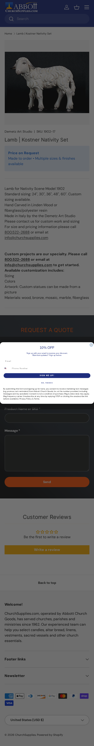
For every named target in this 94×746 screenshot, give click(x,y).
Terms (36, 399)
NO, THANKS (47, 383)
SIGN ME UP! (47, 375)
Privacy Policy (25, 399)
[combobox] (7, 368)
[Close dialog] (91, 344)
